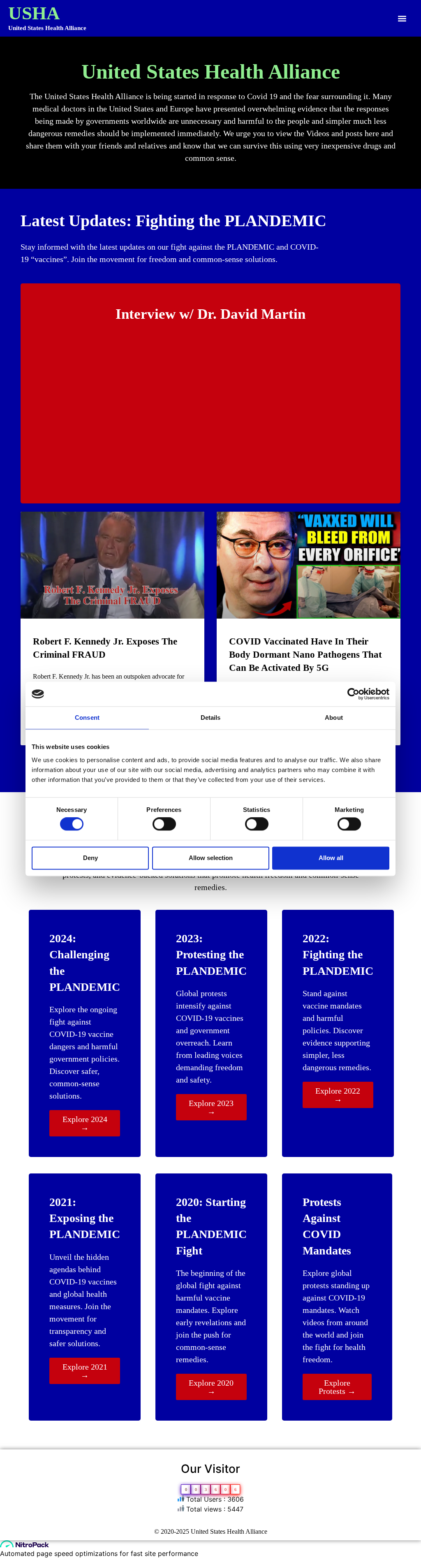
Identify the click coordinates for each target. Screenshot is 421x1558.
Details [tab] (211, 717)
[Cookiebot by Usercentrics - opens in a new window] (353, 694)
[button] (402, 18)
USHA (34, 13)
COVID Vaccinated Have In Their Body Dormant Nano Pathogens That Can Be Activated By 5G (305, 654)
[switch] (164, 824)
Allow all (331, 857)
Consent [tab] (87, 717)
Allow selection (211, 857)
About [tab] (334, 717)
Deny (90, 857)
